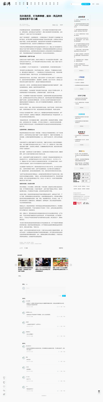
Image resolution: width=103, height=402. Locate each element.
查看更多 (81, 88)
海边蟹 (27, 322)
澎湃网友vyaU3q (29, 312)
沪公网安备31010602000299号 (79, 194)
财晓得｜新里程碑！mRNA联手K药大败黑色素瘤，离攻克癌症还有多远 (81, 55)
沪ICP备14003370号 (77, 193)
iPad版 (85, 180)
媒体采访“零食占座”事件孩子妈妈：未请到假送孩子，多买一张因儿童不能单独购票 (81, 40)
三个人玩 (27, 376)
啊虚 (27, 357)
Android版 (86, 174)
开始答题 (81, 144)
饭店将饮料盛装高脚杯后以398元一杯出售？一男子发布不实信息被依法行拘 (81, 25)
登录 (93, 4)
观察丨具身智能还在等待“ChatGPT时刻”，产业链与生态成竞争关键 (81, 65)
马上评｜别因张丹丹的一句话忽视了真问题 (82, 103)
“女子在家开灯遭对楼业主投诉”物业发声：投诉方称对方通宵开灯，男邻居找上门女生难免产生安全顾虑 (81, 45)
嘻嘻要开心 (28, 331)
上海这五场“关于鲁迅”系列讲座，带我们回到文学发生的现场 (81, 99)
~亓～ (27, 386)
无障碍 (97, 4)
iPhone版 (86, 177)
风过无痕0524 (28, 345)
